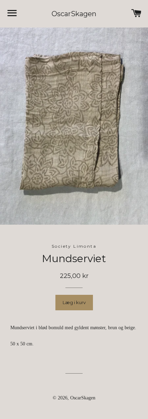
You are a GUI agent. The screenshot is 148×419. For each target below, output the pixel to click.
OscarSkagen (74, 14)
